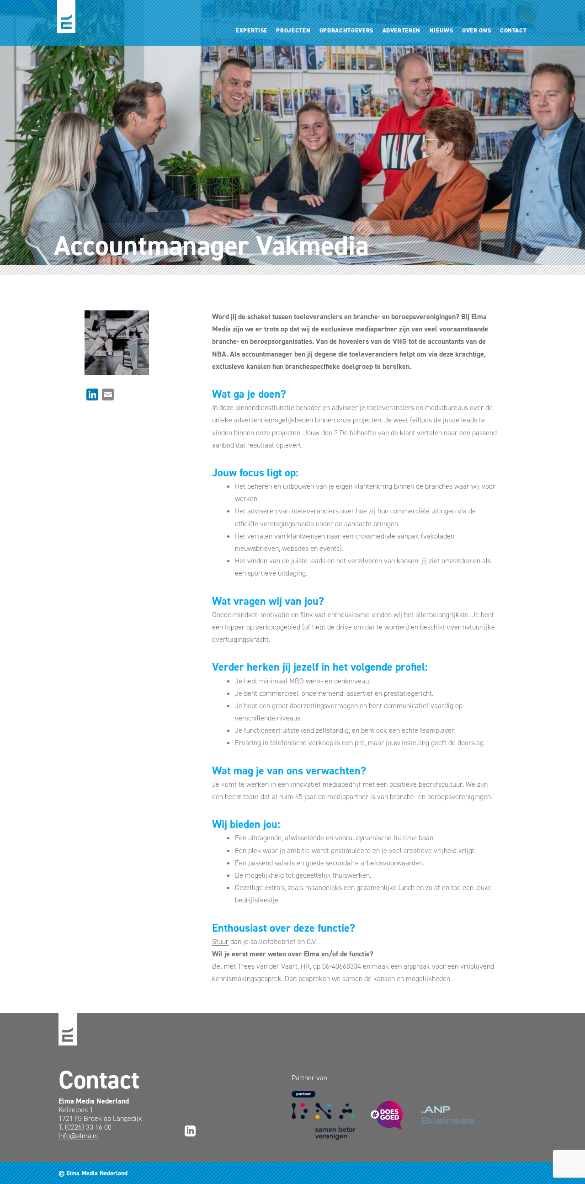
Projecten (293, 30)
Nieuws (441, 30)
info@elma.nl (78, 1136)
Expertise (251, 30)
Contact (513, 30)
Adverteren (401, 30)
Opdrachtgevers (346, 30)
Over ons (476, 30)
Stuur (220, 941)
